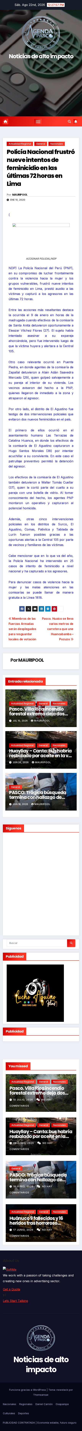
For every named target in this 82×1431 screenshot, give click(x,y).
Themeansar (40, 1394)
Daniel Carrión (44, 1404)
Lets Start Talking (15, 1301)
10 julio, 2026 (23, 1099)
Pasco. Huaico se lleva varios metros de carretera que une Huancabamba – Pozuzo (57, 629)
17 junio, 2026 (23, 1229)
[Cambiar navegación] (38, 121)
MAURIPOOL (19, 194)
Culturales (9, 1413)
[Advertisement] (41, 86)
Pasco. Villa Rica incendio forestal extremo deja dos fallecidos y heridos (36, 714)
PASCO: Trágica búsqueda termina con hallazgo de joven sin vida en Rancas (37, 797)
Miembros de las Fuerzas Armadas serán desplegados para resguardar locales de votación (22, 629)
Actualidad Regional (20, 143)
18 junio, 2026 (23, 1186)
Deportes (23, 1413)
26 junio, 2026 (24, 1143)
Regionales (25, 1404)
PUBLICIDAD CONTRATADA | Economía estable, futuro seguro (39, 1422)
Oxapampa (62, 1404)
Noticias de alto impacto (41, 56)
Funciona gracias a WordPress (28, 1389)
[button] (69, 121)
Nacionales (56, 143)
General (40, 143)
